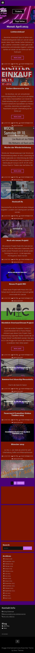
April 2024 (8, 578)
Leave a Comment (18, 66)
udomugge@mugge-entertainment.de (14, 614)
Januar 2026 (8, 559)
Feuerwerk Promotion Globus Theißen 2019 (17, 414)
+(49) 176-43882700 (8, 616)
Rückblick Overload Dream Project (17, 323)
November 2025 (9, 561)
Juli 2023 (7, 593)
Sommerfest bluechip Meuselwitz (17, 379)
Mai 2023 (7, 595)
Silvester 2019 (17, 444)
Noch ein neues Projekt (17, 240)
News (5, 628)
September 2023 (10, 591)
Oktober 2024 (9, 571)
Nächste (20, 483)
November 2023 (10, 586)
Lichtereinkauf (17, 32)
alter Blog (15, 63)
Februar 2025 (9, 566)
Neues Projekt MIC (17, 284)
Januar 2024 (8, 581)
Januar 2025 (8, 568)
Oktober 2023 (9, 588)
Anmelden (5, 634)
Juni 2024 (8, 576)
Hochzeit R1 (17, 202)
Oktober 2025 (9, 564)
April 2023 (8, 598)
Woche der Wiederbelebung (17, 147)
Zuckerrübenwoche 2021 (17, 88)
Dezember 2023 (10, 583)
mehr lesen (17, 57)
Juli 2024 (7, 573)
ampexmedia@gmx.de (26, 63)
